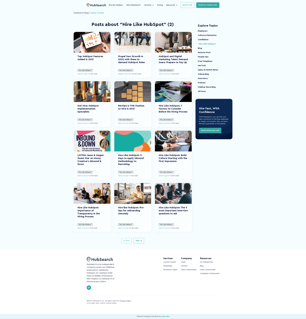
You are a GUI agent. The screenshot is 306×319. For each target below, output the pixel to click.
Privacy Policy (125, 301)
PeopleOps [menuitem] (167, 266)
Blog (200, 48)
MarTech (202, 65)
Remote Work (204, 52)
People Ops (203, 57)
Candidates (203, 40)
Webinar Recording (207, 87)
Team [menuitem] (183, 262)
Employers (203, 31)
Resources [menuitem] (205, 258)
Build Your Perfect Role (208, 5)
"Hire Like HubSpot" (207, 44)
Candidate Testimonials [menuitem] (209, 273)
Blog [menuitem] (201, 266)
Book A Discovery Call (210, 130)
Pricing (160, 5)
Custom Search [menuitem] (169, 262)
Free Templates (205, 61)
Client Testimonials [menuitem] (188, 270)
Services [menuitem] (168, 258)
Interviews (203, 78)
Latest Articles (97, 12)
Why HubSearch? (133, 5)
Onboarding (203, 74)
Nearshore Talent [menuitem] (170, 270)
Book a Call (187, 5)
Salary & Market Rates (208, 70)
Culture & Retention (207, 35)
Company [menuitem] (186, 258)
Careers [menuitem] (184, 266)
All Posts (202, 91)
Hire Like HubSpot (116, 5)
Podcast (201, 83)
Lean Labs (165, 316)
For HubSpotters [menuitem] (206, 262)
